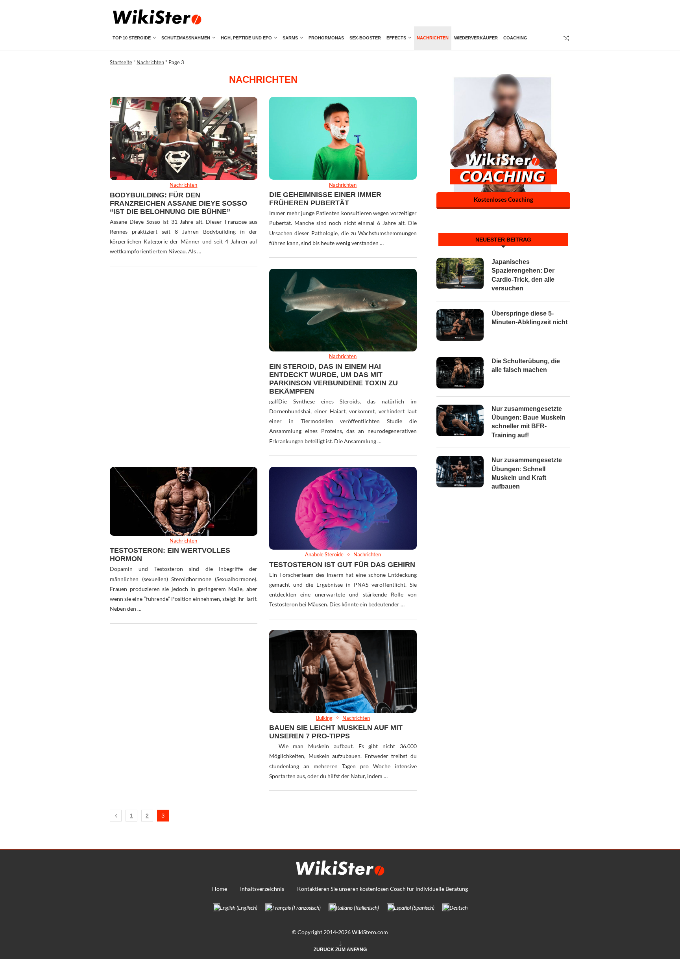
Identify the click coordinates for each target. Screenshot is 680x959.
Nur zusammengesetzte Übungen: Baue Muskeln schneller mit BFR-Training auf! (528, 422)
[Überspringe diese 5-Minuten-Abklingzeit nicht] (460, 325)
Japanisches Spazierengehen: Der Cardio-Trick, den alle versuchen (523, 275)
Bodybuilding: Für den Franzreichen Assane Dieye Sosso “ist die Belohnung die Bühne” (178, 203)
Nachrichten (433, 37)
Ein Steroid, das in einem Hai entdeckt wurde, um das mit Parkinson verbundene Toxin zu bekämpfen (333, 378)
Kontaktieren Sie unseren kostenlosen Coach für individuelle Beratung (382, 888)
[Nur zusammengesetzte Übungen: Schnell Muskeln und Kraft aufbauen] (460, 471)
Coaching (515, 37)
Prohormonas (326, 37)
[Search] (566, 38)
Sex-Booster (365, 37)
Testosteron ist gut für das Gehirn (342, 565)
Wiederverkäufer (476, 37)
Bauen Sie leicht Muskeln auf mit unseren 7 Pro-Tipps (336, 732)
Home (219, 888)
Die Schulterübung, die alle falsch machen (526, 365)
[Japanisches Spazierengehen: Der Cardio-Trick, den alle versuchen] (460, 273)
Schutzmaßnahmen (185, 37)
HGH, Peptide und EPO (246, 37)
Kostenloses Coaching (503, 199)
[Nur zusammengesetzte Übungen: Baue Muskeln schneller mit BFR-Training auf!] (460, 420)
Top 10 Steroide (132, 37)
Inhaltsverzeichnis (262, 888)
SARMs (290, 37)
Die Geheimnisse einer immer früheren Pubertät (325, 199)
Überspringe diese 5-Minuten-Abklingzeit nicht (529, 317)
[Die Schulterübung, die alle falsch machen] (460, 372)
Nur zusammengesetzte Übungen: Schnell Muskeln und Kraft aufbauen (527, 473)
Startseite (121, 62)
